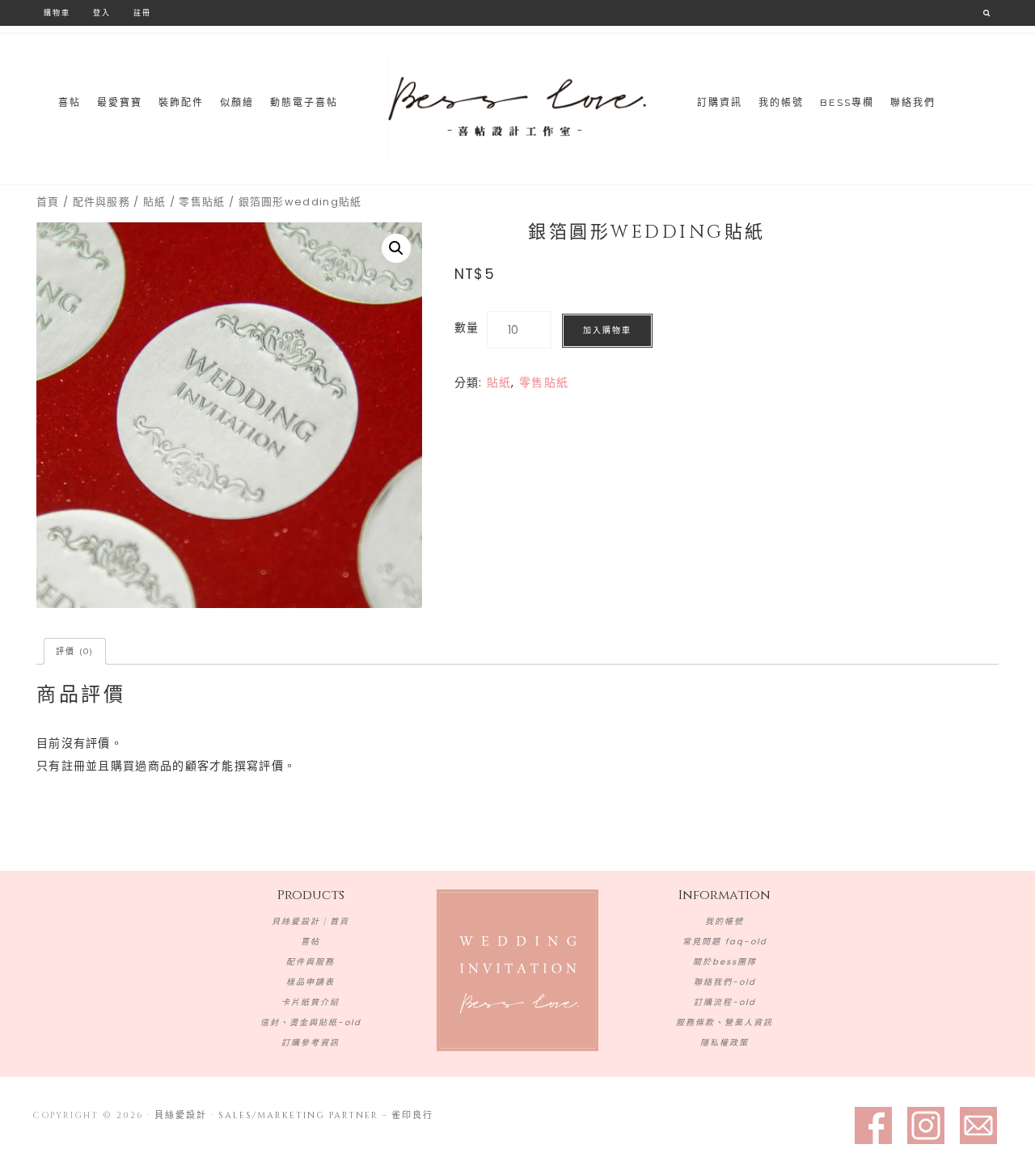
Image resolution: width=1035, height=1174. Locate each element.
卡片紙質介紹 (310, 1002)
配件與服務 (102, 201)
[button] (396, 248)
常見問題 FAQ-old (724, 941)
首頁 (48, 201)
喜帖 (310, 941)
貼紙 (155, 201)
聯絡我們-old (725, 982)
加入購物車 (607, 330)
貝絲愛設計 (517, 106)
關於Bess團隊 (725, 962)
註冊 (142, 12)
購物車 (57, 12)
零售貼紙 (202, 201)
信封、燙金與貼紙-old (310, 1022)
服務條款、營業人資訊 (724, 1022)
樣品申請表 (310, 982)
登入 (102, 12)
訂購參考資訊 (310, 1043)
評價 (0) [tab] (75, 651)
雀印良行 (412, 1115)
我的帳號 (724, 921)
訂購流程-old (725, 1002)
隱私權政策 (724, 1043)
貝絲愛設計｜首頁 (310, 921)
